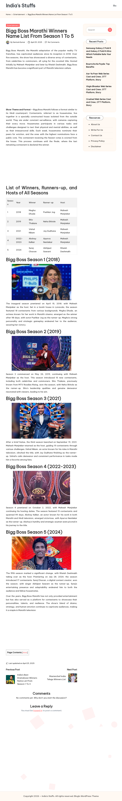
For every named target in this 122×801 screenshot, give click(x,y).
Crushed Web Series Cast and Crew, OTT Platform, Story (98, 102)
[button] (110, 30)
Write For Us (97, 130)
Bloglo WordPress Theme (86, 796)
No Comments (53, 42)
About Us (95, 124)
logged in (37, 710)
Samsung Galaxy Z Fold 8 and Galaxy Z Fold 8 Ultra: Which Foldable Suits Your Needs (99, 53)
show (25, 652)
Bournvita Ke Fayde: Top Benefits (98, 65)
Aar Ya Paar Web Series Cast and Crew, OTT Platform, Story (97, 76)
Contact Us (96, 135)
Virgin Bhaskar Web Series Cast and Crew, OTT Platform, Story (99, 89)
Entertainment (13, 25)
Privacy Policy (98, 141)
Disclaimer (96, 146)
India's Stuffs (20, 5)
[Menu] (114, 5)
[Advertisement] (41, 88)
